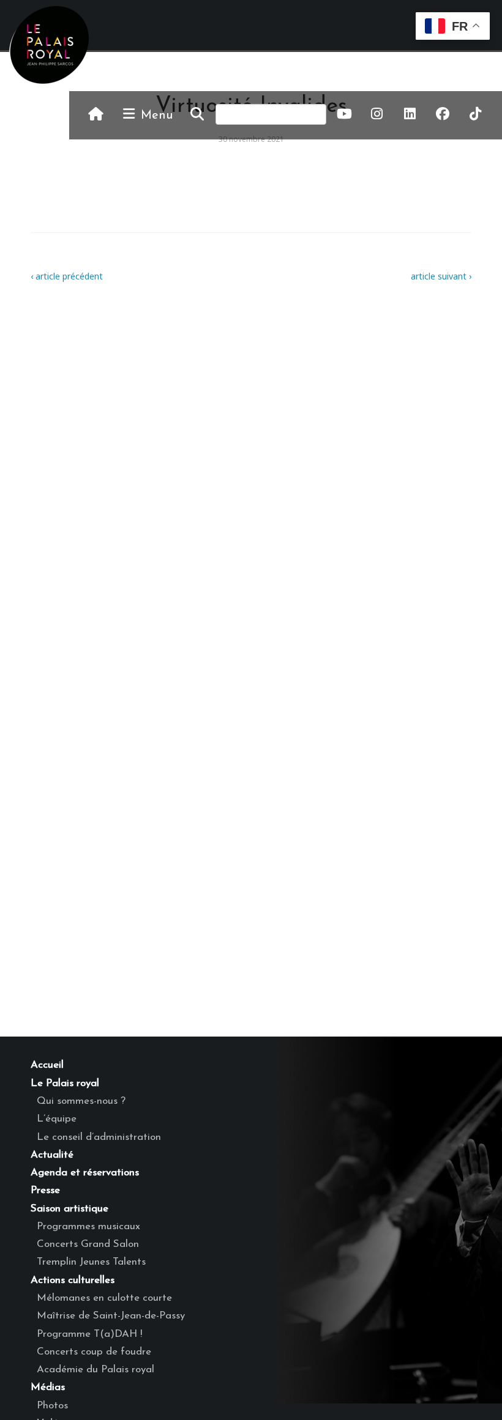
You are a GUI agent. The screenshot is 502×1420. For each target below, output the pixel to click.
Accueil (47, 1065)
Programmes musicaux (88, 1226)
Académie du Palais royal (95, 1369)
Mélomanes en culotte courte (104, 1298)
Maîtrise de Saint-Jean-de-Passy (111, 1316)
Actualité (52, 1155)
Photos (52, 1405)
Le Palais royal (65, 1083)
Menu (155, 115)
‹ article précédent (67, 276)
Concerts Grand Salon (88, 1244)
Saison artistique (69, 1209)
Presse (45, 1190)
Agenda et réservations (85, 1172)
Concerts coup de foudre (94, 1352)
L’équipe (57, 1119)
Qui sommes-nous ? (81, 1101)
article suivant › (441, 276)
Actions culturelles (72, 1280)
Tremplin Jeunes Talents (91, 1262)
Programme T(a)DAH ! (89, 1334)
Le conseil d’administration (99, 1137)
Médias (48, 1387)
